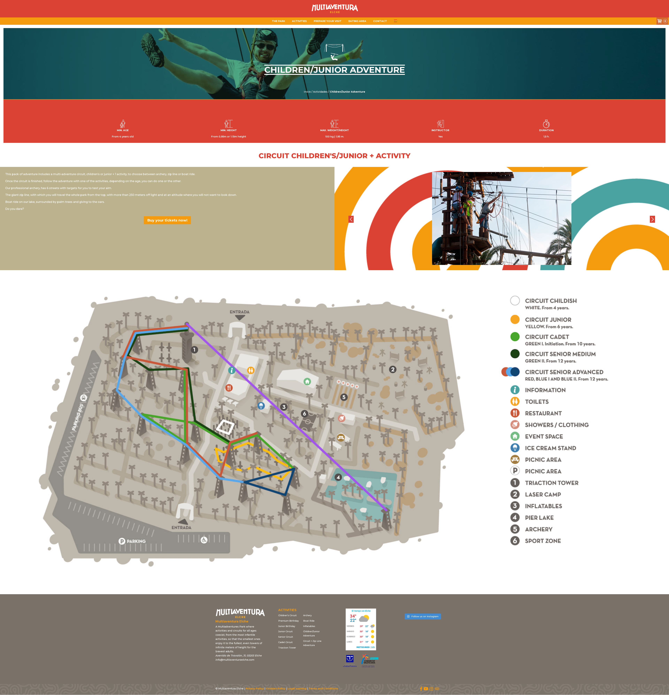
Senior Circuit (285, 637)
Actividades (320, 91)
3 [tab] (504, 263)
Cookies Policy (275, 688)
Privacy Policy (255, 688)
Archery (307, 615)
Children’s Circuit (287, 615)
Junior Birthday (286, 626)
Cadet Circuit (285, 642)
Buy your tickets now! (167, 220)
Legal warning (297, 688)
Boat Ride (308, 620)
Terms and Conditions (323, 688)
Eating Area (357, 21)
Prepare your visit (327, 21)
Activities (299, 21)
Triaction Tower (287, 647)
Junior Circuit (285, 631)
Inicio (307, 91)
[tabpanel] (501, 218)
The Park (278, 21)
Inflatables (309, 626)
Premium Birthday (288, 620)
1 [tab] (499, 263)
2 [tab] (502, 263)
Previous (351, 219)
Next (652, 219)
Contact (380, 21)
